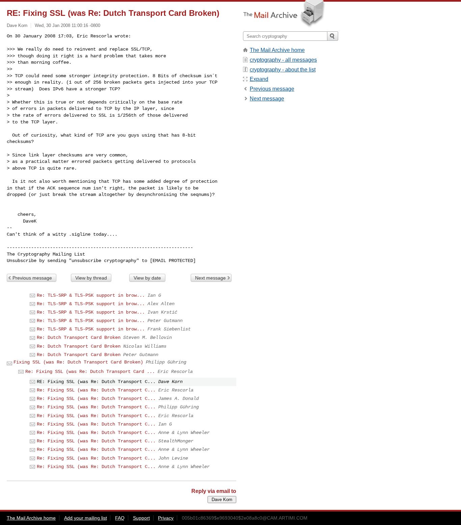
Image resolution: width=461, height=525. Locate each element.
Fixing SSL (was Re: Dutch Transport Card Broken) (78, 362)
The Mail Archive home (277, 50)
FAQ (120, 518)
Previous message (32, 278)
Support (141, 518)
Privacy (165, 518)
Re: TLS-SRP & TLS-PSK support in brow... (91, 295)
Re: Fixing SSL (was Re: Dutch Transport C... (96, 390)
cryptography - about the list (283, 69)
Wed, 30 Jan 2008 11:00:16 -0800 (67, 25)
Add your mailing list (85, 518)
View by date (147, 278)
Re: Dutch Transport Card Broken (78, 337)
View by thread (91, 278)
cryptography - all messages (283, 60)
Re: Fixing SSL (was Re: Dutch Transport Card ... (90, 371)
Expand (259, 79)
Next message (210, 278)
